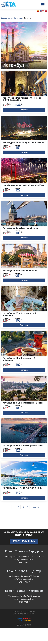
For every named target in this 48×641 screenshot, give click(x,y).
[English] (41, 11)
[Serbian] (43, 11)
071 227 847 (24, 562)
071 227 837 (24, 582)
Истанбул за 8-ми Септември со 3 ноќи (23, 445)
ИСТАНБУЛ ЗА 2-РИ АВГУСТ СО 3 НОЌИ (22, 488)
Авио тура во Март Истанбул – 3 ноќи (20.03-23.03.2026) (22, 99)
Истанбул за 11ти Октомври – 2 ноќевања (19, 359)
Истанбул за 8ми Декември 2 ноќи (20, 228)
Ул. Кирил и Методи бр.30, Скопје (24, 576)
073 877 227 (24, 602)
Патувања (18, 18)
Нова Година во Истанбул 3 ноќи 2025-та (23, 142)
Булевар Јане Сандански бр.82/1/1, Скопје (24, 556)
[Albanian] (46, 11)
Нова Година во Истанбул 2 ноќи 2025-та (23, 185)
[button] (24, 110)
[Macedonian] (38, 11)
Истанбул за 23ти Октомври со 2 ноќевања (19, 314)
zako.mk (20, 625)
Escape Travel (6, 18)
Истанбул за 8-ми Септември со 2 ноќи (23, 403)
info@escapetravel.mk (24, 559)
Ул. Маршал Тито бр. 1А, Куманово (24, 596)
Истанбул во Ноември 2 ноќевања (20, 270)
